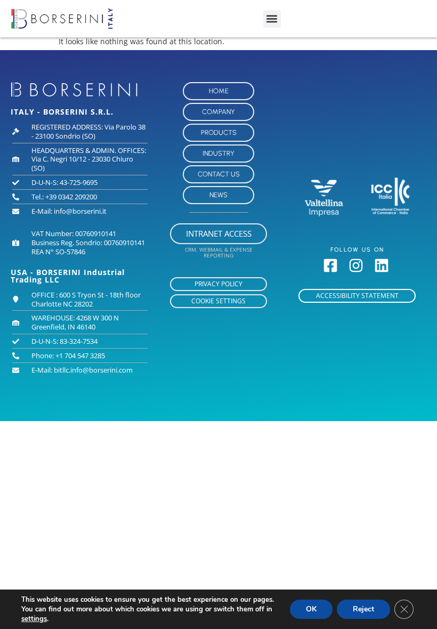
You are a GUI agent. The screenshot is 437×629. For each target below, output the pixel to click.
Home (219, 91)
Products (219, 132)
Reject (363, 609)
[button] (272, 19)
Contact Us (219, 174)
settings (34, 619)
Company (218, 112)
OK (311, 609)
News (218, 195)
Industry (218, 153)
